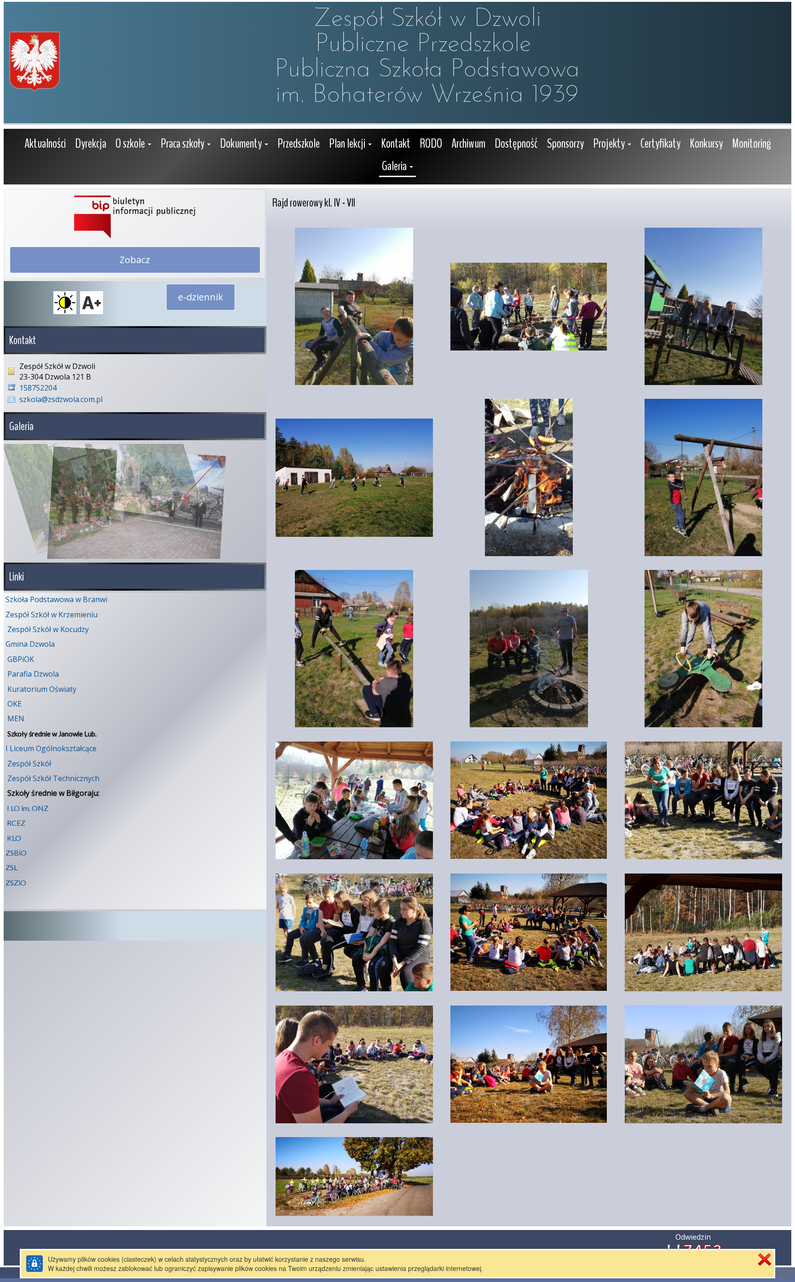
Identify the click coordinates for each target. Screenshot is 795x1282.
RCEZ (16, 822)
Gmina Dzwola (30, 644)
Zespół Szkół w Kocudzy (48, 629)
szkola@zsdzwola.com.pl (61, 399)
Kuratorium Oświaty (41, 689)
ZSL (11, 867)
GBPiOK (20, 659)
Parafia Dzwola (33, 674)
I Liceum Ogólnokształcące (51, 748)
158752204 (38, 388)
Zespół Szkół (29, 764)
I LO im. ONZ (27, 808)
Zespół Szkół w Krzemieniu (52, 614)
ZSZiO (16, 882)
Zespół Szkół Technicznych (53, 778)
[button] (133, 144)
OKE (14, 704)
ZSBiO (16, 852)
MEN (15, 718)
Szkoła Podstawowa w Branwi (56, 599)
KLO (14, 838)
